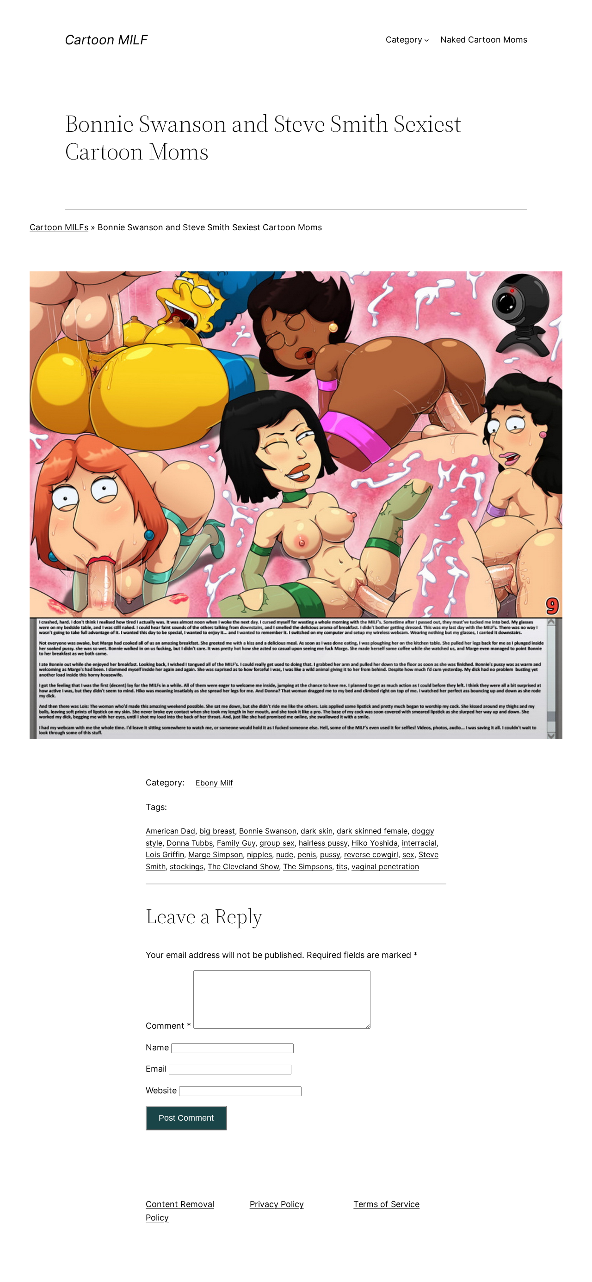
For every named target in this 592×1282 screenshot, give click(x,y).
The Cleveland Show (243, 866)
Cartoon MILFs (59, 227)
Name (157, 1047)
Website (161, 1090)
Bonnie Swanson (267, 830)
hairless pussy (323, 842)
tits (341, 866)
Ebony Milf (214, 782)
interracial (419, 842)
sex (408, 854)
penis (306, 854)
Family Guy (236, 842)
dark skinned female (372, 830)
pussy (330, 854)
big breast (217, 830)
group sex (277, 842)
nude (284, 854)
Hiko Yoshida (375, 842)
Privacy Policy (277, 1204)
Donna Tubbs (189, 842)
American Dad (170, 830)
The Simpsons (307, 866)
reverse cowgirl (371, 854)
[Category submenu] (426, 40)
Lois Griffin (165, 854)
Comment (168, 1026)
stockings (187, 866)
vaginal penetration (385, 866)
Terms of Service (386, 1204)
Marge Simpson (215, 854)
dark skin (317, 830)
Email (156, 1068)
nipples (259, 854)
